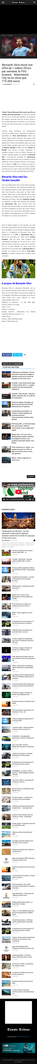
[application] (18, 491)
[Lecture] (4, 499)
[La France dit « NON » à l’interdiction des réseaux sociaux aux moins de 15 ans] (6, 966)
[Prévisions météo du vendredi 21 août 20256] (6, 703)
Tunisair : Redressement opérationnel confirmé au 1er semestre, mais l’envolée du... (23, 939)
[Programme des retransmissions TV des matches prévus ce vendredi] (6, 623)
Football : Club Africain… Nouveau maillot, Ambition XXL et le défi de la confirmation (23, 396)
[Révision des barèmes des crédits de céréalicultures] (6, 852)
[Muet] (30, 499)
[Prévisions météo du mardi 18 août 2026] (6, 983)
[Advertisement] (18, 98)
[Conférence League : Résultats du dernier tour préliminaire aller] (6, 650)
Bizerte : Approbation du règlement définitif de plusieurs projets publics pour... (22, 667)
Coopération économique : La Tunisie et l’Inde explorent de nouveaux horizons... (23, 578)
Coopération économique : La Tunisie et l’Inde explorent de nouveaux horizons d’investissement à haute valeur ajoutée (23, 415)
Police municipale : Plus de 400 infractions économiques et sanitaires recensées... (23, 886)
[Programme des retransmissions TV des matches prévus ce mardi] (6, 931)
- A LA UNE (9, 35)
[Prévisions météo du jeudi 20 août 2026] (6, 834)
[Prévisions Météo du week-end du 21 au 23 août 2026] (6, 721)
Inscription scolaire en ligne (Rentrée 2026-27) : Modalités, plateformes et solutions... (23, 676)
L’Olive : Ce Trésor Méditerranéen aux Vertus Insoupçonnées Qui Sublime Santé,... (23, 912)
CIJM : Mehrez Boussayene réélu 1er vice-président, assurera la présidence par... (23, 658)
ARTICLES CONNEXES (12, 364)
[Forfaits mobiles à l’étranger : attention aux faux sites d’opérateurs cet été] (6, 992)
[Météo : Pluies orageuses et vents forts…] (6, 460)
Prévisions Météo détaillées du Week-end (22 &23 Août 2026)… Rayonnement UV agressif (23, 404)
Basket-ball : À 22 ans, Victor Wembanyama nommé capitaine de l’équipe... (22, 596)
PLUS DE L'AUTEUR (11, 367)
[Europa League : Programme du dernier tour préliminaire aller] (6, 826)
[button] (3, 2)
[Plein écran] (33, 499)
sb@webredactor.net (23, 1036)
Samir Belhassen (8, 84)
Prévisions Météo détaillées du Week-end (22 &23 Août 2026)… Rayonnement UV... (23, 569)
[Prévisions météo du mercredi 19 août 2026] (6, 869)
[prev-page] (3, 467)
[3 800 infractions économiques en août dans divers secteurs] (6, 632)
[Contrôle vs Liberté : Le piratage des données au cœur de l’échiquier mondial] (6, 782)
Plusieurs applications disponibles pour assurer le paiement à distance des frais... (22, 640)
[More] (25, 355)
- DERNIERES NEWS (5, 396)
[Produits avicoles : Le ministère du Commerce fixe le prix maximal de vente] (6, 800)
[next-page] (6, 467)
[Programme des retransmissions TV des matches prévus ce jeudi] (6, 764)
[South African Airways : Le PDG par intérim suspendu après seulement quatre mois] (6, 922)
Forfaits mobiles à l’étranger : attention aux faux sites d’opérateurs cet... (23, 991)
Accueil (3, 35)
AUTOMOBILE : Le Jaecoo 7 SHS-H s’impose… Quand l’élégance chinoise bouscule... (23, 772)
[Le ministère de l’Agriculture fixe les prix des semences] (6, 975)
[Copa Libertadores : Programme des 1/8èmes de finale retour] (6, 896)
